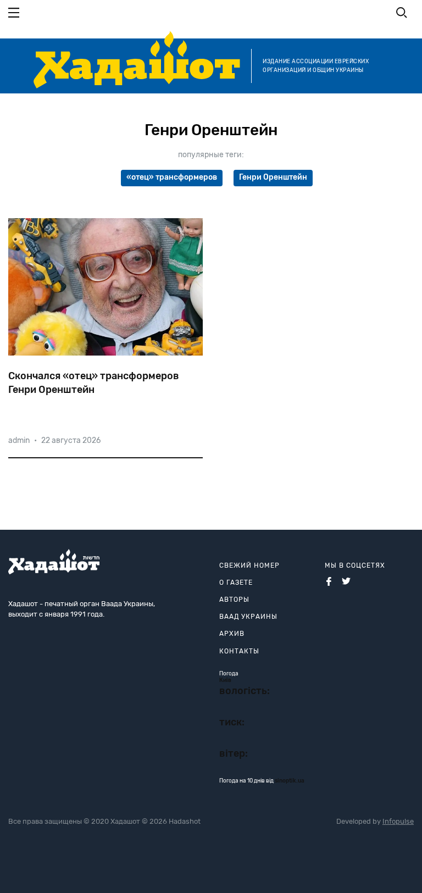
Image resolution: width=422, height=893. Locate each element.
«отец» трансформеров (171, 177)
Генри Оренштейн (273, 177)
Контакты (239, 651)
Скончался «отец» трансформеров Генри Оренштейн (93, 383)
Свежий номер (249, 565)
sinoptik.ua (289, 781)
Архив (232, 633)
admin (19, 440)
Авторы (234, 599)
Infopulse (398, 821)
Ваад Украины (248, 616)
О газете (236, 582)
